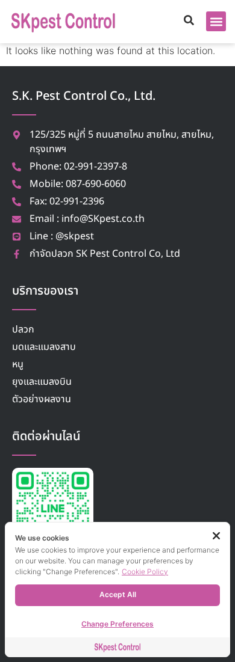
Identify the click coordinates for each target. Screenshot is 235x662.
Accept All (117, 594)
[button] (216, 21)
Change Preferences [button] (117, 623)
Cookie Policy (145, 571)
